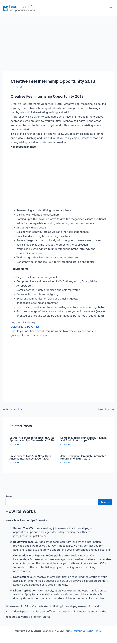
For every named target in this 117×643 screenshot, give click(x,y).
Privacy (98, 631)
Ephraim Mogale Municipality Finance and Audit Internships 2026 (83, 439)
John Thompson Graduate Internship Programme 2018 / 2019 (83, 457)
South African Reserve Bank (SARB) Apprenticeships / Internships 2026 (31, 439)
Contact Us (79, 631)
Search (9, 496)
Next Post (106, 409)
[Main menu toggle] (110, 8)
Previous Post (13, 409)
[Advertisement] (58, 41)
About (90, 631)
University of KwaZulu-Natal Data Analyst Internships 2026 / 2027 (30, 457)
